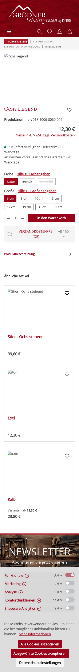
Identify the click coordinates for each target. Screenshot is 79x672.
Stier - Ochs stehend (26, 336)
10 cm (39, 198)
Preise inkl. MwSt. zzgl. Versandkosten (45, 135)
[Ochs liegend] (39, 77)
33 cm (42, 207)
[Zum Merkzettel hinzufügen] (69, 109)
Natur (11, 182)
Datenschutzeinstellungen (40, 662)
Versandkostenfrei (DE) (36, 234)
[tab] (38, 254)
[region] (39, 77)
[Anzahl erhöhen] (22, 218)
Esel (11, 418)
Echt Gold (47, 182)
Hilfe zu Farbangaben (33, 174)
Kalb (12, 499)
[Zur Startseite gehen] (39, 14)
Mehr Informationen (35, 634)
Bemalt (27, 182)
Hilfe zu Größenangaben (37, 191)
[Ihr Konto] (60, 31)
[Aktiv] (70, 575)
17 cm (11, 207)
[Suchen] (39, 31)
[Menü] (9, 31)
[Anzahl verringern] (8, 218)
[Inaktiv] (70, 583)
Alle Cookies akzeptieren (40, 644)
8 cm (24, 198)
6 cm (10, 198)
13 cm (54, 198)
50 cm (58, 207)
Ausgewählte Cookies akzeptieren (40, 653)
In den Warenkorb (51, 218)
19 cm (27, 207)
